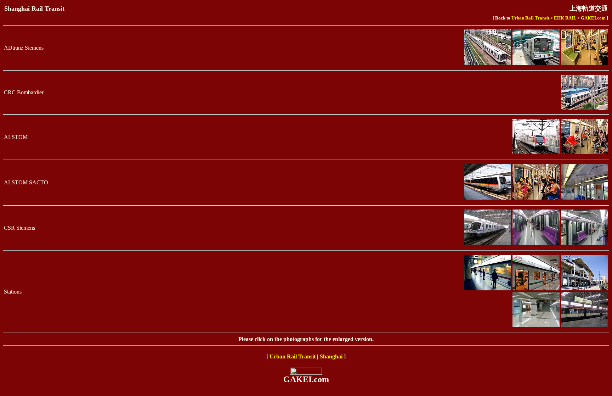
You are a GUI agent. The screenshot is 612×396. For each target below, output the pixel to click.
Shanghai (331, 356)
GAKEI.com (593, 18)
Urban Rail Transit (530, 18)
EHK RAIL (565, 18)
